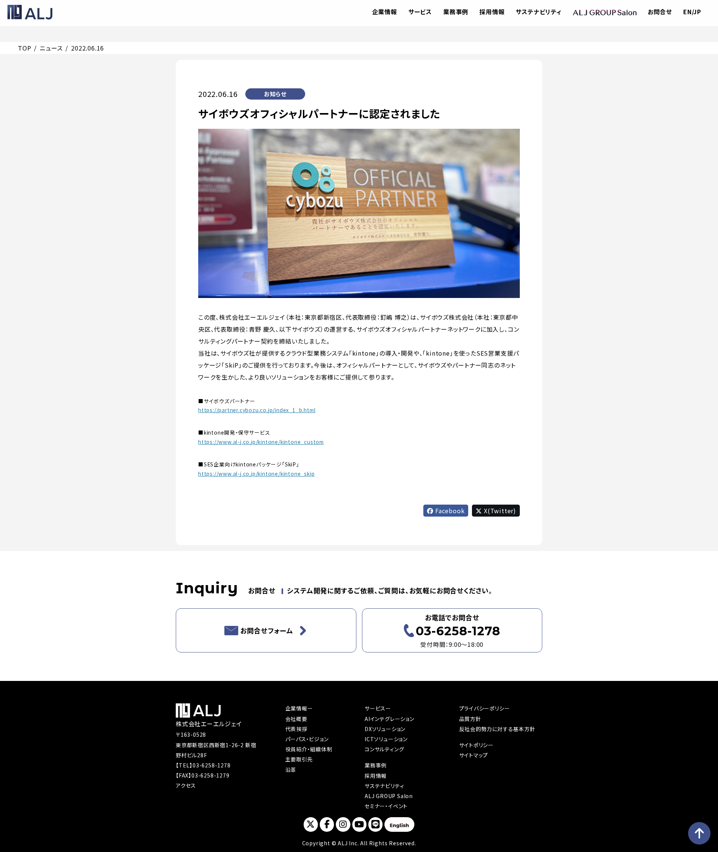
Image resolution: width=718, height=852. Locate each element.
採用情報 (491, 11)
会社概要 (296, 718)
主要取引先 (299, 759)
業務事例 (455, 11)
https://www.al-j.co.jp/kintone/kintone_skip (256, 473)
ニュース (51, 47)
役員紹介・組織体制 (308, 749)
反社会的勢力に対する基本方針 (497, 729)
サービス (420, 11)
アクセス (186, 785)
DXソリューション (385, 729)
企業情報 (384, 11)
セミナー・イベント (386, 806)
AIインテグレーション (389, 718)
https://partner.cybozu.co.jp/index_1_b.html (256, 410)
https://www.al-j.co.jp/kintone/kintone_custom (261, 441)
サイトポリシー (476, 745)
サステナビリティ (538, 11)
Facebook (448, 510)
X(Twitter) (499, 510)
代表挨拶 (296, 729)
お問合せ (660, 11)
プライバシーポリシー (484, 708)
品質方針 (470, 718)
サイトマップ (473, 755)
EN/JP (692, 11)
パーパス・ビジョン (307, 739)
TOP (24, 47)
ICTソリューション (386, 739)
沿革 (291, 769)
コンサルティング (384, 749)
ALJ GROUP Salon (389, 796)
